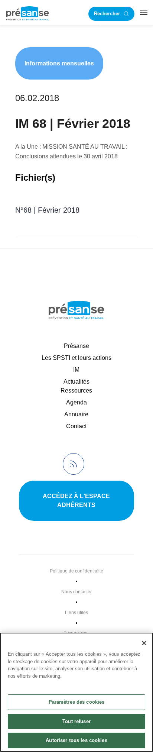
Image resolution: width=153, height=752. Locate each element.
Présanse (76, 346)
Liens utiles (76, 612)
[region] (76, 692)
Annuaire (76, 414)
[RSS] (73, 464)
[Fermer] (144, 643)
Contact (76, 426)
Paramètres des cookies (77, 702)
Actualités (76, 381)
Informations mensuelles (59, 63)
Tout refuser (76, 721)
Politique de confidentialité (76, 571)
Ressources (76, 390)
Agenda (76, 402)
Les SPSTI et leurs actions (76, 358)
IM (76, 370)
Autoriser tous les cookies (76, 740)
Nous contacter (76, 591)
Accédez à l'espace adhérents (76, 500)
